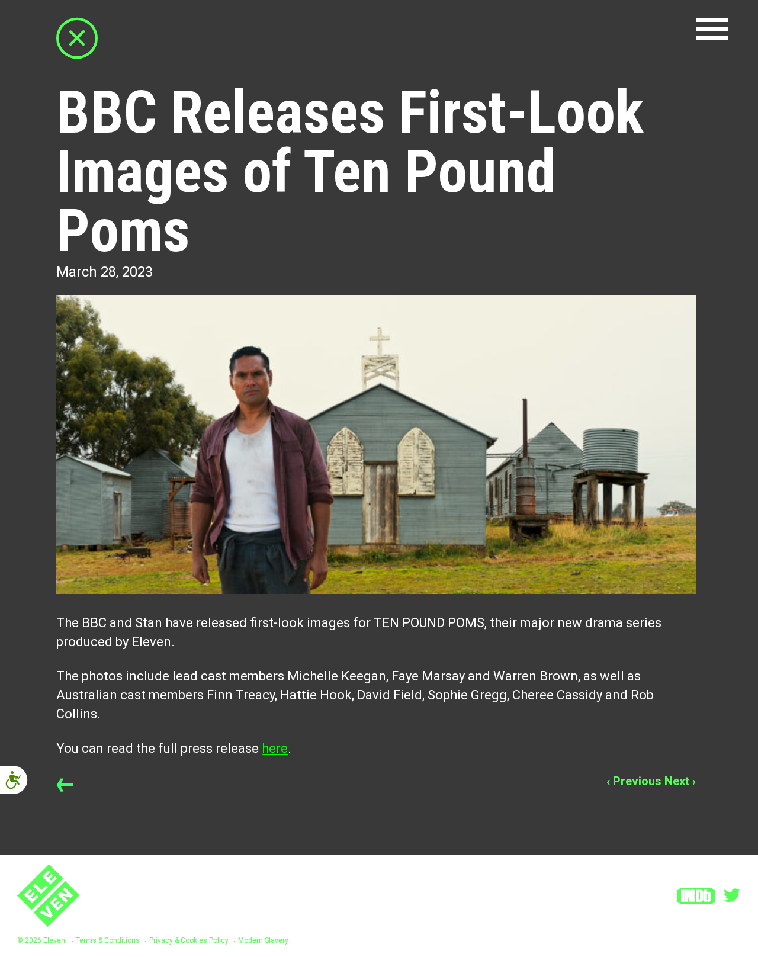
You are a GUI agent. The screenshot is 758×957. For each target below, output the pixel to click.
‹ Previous (633, 781)
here (275, 748)
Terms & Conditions (108, 940)
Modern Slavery (263, 940)
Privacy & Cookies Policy (189, 940)
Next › (680, 781)
